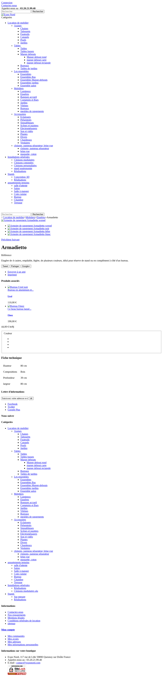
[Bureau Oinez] (16, 306)
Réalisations (20, 171)
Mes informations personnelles (23, 644)
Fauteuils (24, 34)
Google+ (26, 266)
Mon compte (8, 629)
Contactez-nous (9, 5)
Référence (6, 255)
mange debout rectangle (39, 62)
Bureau (17, 197)
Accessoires (20, 114)
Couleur (8, 333)
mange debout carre (36, 60)
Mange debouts (28, 54)
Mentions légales (16, 617)
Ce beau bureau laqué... (19, 309)
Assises (17, 25)
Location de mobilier (18, 22)
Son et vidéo (26, 131)
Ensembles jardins (29, 82)
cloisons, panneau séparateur (34, 148)
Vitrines (24, 105)
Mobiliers (19, 88)
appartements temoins (18, 182)
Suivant (15, 239)
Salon (17, 188)
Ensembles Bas (28, 77)
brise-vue (25, 151)
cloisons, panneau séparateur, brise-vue (33, 145)
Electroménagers (28, 128)
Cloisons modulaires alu (26, 591)
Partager (15, 266)
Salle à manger (21, 191)
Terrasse (18, 202)
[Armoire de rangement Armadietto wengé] (23, 220)
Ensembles (25, 74)
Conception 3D (21, 177)
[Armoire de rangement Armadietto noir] (28, 228)
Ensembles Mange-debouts (33, 80)
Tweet (5, 266)
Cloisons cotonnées (23, 162)
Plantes (24, 134)
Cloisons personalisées (25, 165)
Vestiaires (25, 142)
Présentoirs (25, 119)
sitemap (11, 623)
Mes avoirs (13, 639)
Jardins (23, 42)
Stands (11, 174)
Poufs (23, 40)
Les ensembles (21, 71)
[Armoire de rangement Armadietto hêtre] (29, 231)
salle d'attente (20, 185)
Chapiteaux (26, 139)
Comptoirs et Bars (29, 100)
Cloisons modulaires (24, 159)
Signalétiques (27, 122)
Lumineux (25, 91)
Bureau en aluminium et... (21, 290)
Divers (23, 137)
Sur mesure (19, 596)
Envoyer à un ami (16, 271)
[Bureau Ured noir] (18, 287)
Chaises (24, 28)
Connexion (6, 2)
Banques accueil (28, 97)
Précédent (6, 239)
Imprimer (12, 274)
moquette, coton (28, 154)
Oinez (10, 315)
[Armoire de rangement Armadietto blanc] (29, 234)
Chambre (18, 199)
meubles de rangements (32, 111)
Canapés (24, 37)
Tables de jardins (28, 68)
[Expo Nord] (8, 14)
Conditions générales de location (24, 620)
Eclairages (25, 117)
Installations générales (19, 157)
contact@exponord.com (28, 662)
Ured (10, 296)
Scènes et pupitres (29, 125)
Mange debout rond (36, 57)
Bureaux (24, 65)
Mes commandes (16, 636)
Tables (17, 45)
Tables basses (27, 51)
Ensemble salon (28, 85)
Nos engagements (16, 615)
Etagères (24, 94)
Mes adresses (14, 641)
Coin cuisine (20, 194)
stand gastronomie (23, 168)
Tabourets (25, 31)
